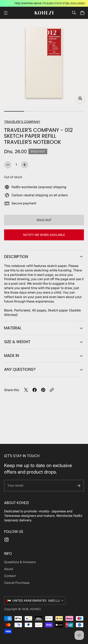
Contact (10, 576)
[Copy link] (51, 390)
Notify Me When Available (44, 234)
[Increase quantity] (24, 164)
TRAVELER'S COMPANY (22, 122)
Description (16, 256)
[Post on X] (26, 390)
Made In (11, 355)
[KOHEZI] (44, 13)
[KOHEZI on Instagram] (6, 539)
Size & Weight (17, 342)
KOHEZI (35, 609)
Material (12, 328)
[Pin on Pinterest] (43, 390)
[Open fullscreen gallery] (80, 98)
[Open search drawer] (74, 13)
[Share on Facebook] (34, 390)
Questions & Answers (20, 562)
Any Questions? (20, 369)
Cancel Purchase (16, 583)
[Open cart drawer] (82, 13)
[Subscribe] (78, 485)
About (8, 569)
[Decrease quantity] (7, 164)
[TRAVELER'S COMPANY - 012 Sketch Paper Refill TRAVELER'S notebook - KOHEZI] (44, 62)
